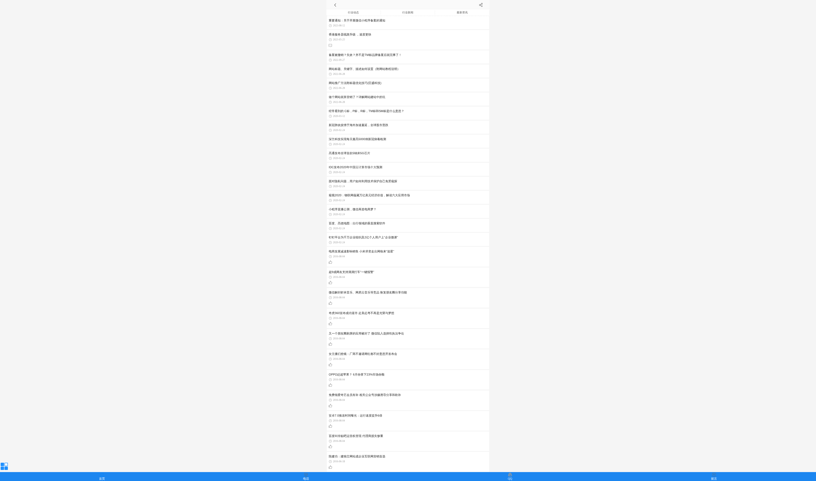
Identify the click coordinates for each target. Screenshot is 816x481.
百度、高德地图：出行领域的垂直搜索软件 (357, 223)
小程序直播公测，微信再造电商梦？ (352, 209)
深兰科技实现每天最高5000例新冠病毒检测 (357, 139)
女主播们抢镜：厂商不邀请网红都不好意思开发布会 (363, 354)
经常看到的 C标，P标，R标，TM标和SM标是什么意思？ (366, 111)
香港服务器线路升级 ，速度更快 (350, 34)
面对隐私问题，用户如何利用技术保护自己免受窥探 (363, 181)
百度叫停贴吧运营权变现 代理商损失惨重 (356, 436)
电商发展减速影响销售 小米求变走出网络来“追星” (361, 251)
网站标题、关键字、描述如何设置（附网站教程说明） (364, 69)
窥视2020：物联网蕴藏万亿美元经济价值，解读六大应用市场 (369, 195)
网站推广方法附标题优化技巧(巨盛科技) (355, 83)
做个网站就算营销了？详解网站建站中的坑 (357, 97)
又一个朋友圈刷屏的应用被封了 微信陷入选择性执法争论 (366, 333)
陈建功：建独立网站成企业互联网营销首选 (357, 456)
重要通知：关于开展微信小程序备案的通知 (357, 20)
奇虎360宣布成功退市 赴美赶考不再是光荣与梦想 (361, 313)
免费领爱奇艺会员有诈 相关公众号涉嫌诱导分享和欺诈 (365, 395)
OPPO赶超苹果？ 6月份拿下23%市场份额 (356, 374)
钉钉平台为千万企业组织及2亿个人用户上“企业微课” (363, 237)
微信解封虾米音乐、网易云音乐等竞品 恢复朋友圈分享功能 (368, 292)
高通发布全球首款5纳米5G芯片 (349, 153)
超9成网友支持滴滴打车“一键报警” (351, 272)
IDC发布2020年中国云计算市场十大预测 (355, 167)
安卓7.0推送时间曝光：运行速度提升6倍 (355, 415)
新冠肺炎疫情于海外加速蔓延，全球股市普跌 (358, 125)
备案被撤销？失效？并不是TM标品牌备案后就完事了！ (365, 55)
